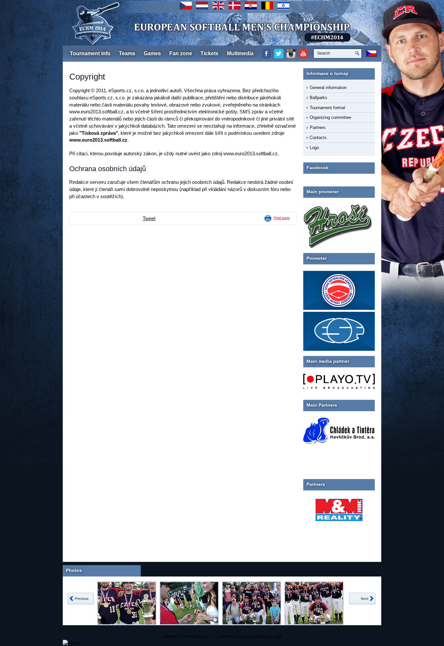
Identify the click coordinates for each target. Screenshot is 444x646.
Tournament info (90, 53)
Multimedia (240, 53)
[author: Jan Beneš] (126, 603)
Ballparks (318, 97)
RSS (278, 636)
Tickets (209, 53)
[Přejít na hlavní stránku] (188, 35)
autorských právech (256, 636)
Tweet (149, 218)
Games (152, 53)
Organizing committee (330, 117)
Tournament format (327, 107)
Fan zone (180, 53)
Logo (314, 147)
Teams (127, 53)
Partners (318, 127)
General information (328, 87)
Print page (282, 218)
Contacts (318, 137)
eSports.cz (199, 636)
